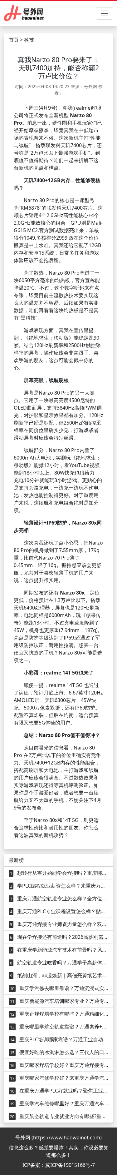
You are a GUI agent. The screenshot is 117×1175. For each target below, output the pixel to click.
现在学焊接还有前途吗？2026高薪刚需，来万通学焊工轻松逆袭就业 (59, 937)
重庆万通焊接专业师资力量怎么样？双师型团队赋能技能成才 (59, 924)
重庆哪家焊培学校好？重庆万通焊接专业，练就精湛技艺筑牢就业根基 (59, 1065)
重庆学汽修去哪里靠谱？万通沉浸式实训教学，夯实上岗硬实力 (59, 988)
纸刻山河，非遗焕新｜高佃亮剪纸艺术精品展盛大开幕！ (59, 975)
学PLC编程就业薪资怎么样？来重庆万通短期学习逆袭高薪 (59, 885)
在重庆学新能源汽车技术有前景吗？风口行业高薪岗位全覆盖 (59, 949)
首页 (14, 39)
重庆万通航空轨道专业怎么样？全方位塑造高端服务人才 (59, 898)
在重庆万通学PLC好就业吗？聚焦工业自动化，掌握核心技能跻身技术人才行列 (59, 1090)
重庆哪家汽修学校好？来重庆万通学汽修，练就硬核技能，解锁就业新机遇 (59, 1077)
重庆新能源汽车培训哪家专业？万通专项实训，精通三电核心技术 (59, 1001)
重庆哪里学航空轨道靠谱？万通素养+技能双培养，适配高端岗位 (59, 1026)
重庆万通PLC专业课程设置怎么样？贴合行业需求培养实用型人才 (59, 911)
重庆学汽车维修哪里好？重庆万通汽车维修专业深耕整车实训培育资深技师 (59, 1103)
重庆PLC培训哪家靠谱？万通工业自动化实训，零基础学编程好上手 (59, 1039)
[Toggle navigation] (104, 13)
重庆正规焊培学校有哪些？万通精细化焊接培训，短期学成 (59, 1013)
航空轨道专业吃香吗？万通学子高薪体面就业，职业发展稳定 (59, 962)
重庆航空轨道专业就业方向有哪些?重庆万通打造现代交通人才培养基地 (59, 1116)
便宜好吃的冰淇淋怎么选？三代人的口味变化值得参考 (59, 1052)
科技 (29, 39)
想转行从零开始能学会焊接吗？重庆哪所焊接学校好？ (59, 872)
